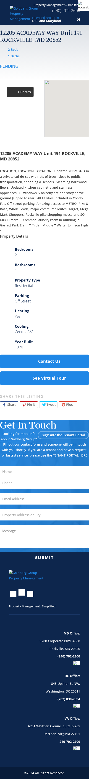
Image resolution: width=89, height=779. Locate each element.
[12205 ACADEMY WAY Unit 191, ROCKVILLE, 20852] (22, 108)
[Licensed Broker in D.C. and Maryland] (26, 13)
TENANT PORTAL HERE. (70, 455)
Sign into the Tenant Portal (63, 435)
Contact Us (49, 361)
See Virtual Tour (49, 378)
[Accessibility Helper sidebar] (83, 5)
